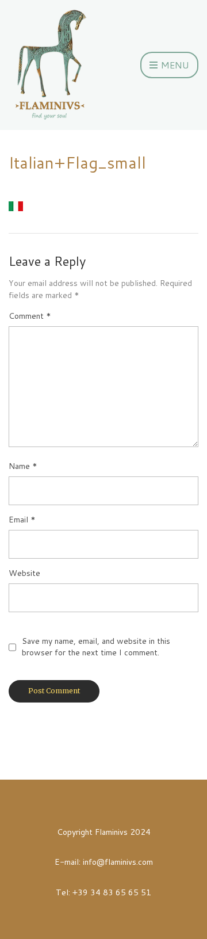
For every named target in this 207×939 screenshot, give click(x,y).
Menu (174, 64)
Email (22, 519)
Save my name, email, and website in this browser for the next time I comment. (96, 646)
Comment (30, 316)
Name (23, 466)
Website (24, 573)
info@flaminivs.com (118, 862)
